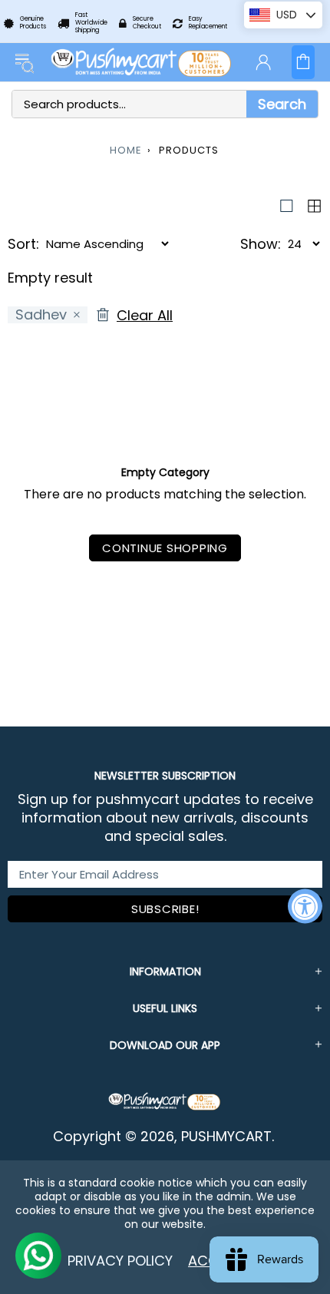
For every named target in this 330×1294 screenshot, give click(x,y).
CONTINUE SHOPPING (165, 548)
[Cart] (303, 62)
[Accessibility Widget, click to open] (305, 906)
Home (126, 150)
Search (282, 104)
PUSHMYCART (142, 62)
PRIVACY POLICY (120, 1260)
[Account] (263, 62)
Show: (260, 244)
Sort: (23, 244)
